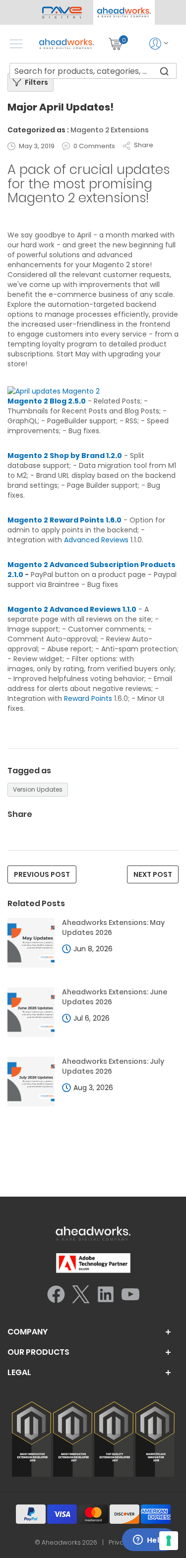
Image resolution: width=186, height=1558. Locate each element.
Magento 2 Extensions (109, 130)
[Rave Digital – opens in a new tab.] (62, 12)
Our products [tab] (38, 1352)
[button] (124, 12)
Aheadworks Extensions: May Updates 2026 (113, 927)
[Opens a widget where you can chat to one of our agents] (149, 1540)
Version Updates (37, 789)
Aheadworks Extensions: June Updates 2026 (114, 997)
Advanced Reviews (96, 540)
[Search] (164, 71)
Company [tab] (27, 1332)
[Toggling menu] (16, 44)
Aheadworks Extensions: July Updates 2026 (113, 1066)
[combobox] (93, 71)
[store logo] (66, 44)
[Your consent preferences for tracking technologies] (168, 1540)
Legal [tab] (19, 1373)
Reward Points (88, 698)
